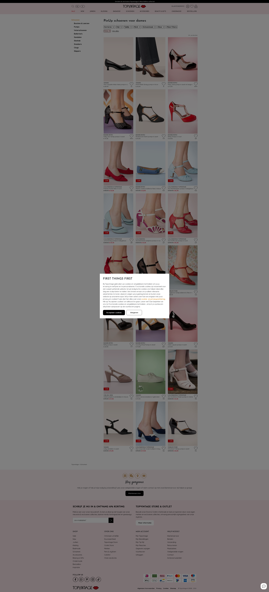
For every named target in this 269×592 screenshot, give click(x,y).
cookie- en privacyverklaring (153, 299)
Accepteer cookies (114, 313)
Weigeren (134, 313)
